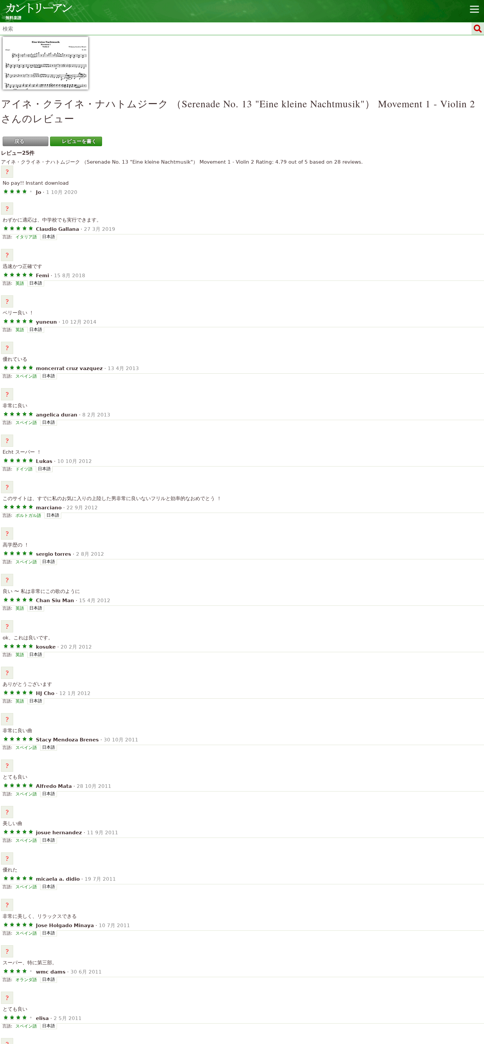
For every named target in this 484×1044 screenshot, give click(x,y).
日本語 (48, 236)
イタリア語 (26, 236)
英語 (19, 283)
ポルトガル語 (28, 515)
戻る (19, 141)
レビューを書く (79, 141)
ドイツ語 (24, 469)
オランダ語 (26, 979)
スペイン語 (26, 376)
